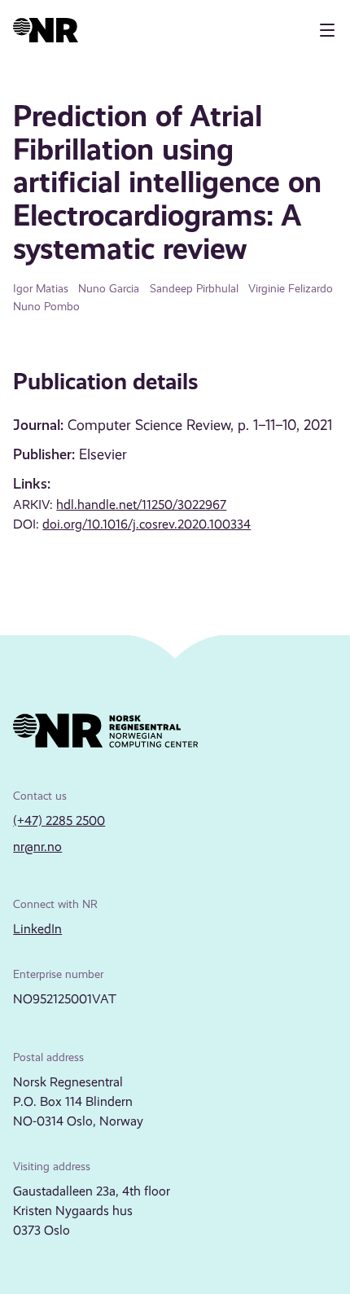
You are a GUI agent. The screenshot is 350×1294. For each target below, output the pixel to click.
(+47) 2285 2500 (59, 820)
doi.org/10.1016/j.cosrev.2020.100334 (146, 524)
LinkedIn (37, 929)
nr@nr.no (37, 846)
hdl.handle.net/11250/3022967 (141, 504)
